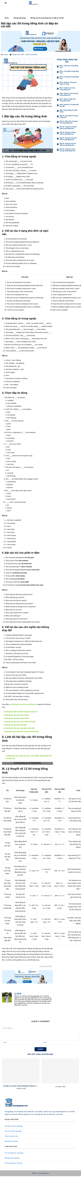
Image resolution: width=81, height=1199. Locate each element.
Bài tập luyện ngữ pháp (12, 1158)
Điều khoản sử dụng (11, 1141)
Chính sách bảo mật (11, 1136)
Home (7, 18)
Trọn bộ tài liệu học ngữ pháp (14, 1153)
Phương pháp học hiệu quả (13, 1163)
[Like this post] (15, 1015)
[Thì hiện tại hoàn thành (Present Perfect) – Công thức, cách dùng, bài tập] (21, 1070)
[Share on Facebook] (20, 1015)
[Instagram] (68, 3)
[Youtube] (72, 3)
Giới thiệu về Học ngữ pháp (13, 1126)
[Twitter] (66, 3)
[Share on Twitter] (25, 1015)
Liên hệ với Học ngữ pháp (13, 1131)
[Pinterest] (70, 3)
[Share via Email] (34, 1015)
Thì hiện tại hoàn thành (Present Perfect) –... (20, 1086)
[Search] (75, 3)
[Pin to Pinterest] (30, 1015)
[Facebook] (64, 3)
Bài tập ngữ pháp (20, 18)
